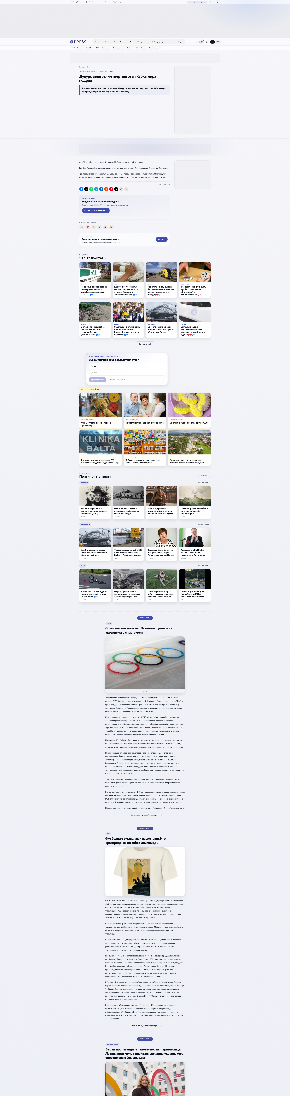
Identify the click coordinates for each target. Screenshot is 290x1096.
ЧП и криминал (142, 42)
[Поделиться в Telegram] (96, 189)
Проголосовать (97, 380)
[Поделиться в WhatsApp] (91, 189)
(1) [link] (88, 294)
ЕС (137, 48)
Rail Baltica (89, 48)
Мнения (172, 42)
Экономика (106, 48)
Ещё (179, 42)
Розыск (143, 48)
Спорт (89, 67)
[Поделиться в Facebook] (81, 189)
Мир (131, 42)
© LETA (110, 71)
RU (212, 42)
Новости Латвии (119, 42)
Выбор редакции (158, 42)
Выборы (130, 48)
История (80, 48)
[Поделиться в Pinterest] (111, 189)
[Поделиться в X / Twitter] (86, 189)
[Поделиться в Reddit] (106, 189)
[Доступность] (217, 2)
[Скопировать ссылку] (126, 189)
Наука (157, 48)
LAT (217, 42)
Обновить (204, 476)
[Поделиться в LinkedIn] (101, 189)
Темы (73, 48)
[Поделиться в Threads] (116, 189)
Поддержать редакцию (197, 2)
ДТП (97, 48)
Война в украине (118, 48)
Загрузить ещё (145, 344)
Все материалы (204, 483)
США (150, 48)
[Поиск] (196, 42)
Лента (107, 42)
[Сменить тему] (207, 42)
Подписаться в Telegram (95, 210)
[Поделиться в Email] (121, 189)
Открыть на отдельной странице (145, 815)
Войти (212, 2)
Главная (98, 42)
